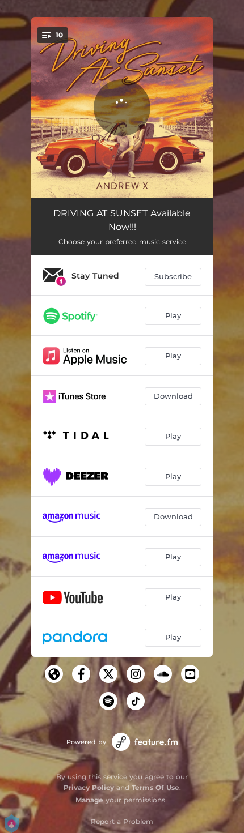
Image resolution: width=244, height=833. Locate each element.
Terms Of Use (155, 787)
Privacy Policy (89, 787)
